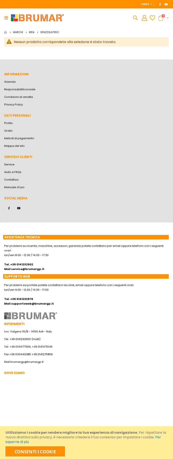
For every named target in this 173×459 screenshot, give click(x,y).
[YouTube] (166, 4)
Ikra (31, 32)
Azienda (10, 82)
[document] (87, 442)
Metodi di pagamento (19, 138)
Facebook (9, 208)
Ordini (8, 131)
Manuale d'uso (14, 187)
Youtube (19, 208)
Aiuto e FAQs (12, 172)
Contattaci (11, 180)
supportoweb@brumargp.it (32, 304)
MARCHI (18, 32)
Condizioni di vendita (18, 97)
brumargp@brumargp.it (26, 362)
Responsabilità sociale (19, 89)
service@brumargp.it (27, 269)
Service (9, 164)
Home (5, 32)
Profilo (8, 123)
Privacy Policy (13, 105)
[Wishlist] (152, 18)
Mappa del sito (14, 146)
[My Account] (144, 18)
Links (145, 4)
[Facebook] (160, 4)
